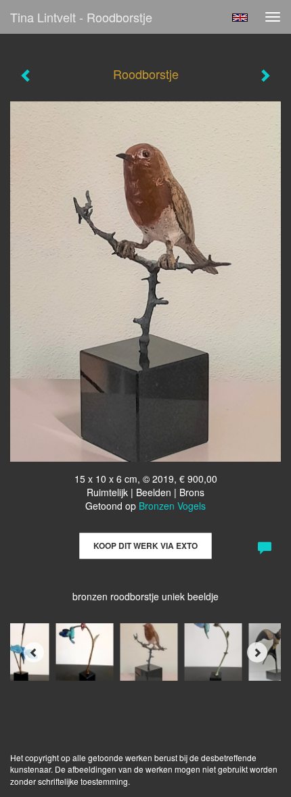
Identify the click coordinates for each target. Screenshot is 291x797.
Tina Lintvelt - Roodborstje (81, 17)
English (240, 18)
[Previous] (34, 652)
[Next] (257, 652)
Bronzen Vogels (172, 505)
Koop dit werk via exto (145, 545)
